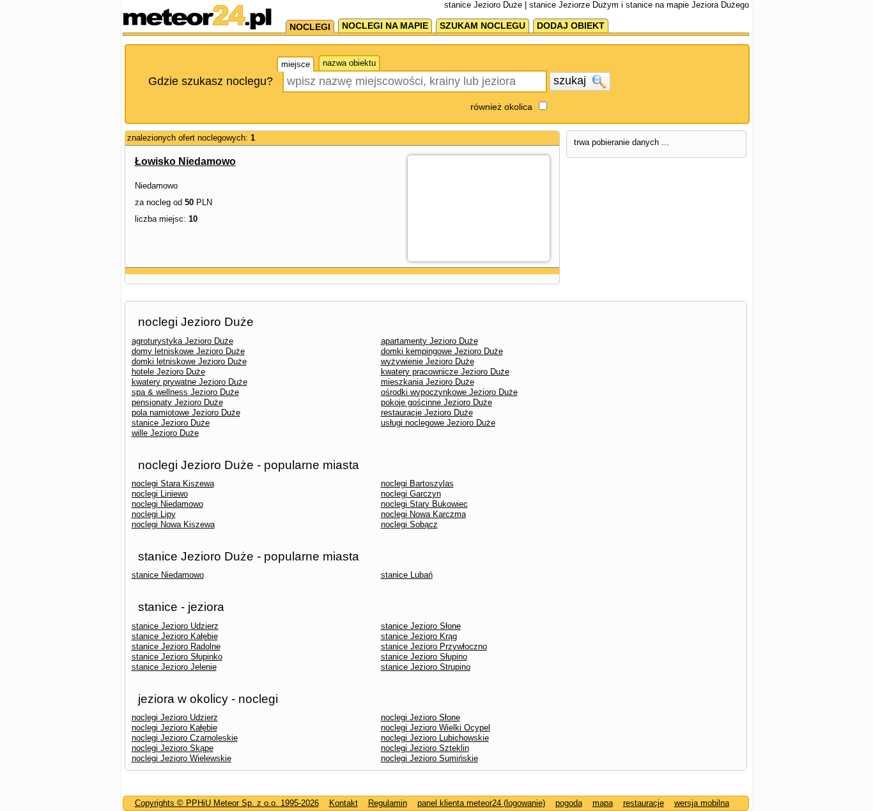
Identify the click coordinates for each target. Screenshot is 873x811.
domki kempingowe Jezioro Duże (442, 351)
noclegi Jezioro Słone (420, 717)
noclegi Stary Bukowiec (424, 504)
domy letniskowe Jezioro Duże (188, 351)
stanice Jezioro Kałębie (175, 636)
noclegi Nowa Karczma (423, 514)
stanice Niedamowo (168, 575)
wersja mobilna (701, 803)
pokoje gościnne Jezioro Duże (436, 402)
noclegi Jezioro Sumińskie (429, 758)
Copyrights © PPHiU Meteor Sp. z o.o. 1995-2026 (227, 803)
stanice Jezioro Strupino (425, 667)
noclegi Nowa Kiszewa (173, 524)
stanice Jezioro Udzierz (175, 626)
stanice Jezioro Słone (421, 626)
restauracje (643, 803)
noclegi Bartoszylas (417, 483)
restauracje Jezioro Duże (427, 412)
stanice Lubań (407, 575)
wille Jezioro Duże (165, 433)
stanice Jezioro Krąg (419, 636)
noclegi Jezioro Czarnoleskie (185, 738)
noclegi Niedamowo (167, 504)
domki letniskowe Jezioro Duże (189, 361)
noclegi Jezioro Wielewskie (181, 758)
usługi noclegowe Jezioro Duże (438, 423)
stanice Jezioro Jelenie (174, 667)
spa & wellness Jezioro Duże (185, 392)
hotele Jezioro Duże (168, 371)
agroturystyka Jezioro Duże (182, 341)
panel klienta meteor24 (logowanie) (481, 803)
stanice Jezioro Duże (171, 423)
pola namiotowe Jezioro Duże (186, 412)
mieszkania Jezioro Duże (427, 382)
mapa (602, 803)
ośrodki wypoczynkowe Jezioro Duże (449, 392)
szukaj (571, 80)
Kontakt (343, 803)
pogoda (568, 803)
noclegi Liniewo (160, 493)
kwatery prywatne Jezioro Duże (189, 382)
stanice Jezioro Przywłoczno (434, 646)
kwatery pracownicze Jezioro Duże (445, 371)
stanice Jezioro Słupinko (177, 656)
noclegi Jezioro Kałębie (174, 727)
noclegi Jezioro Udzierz (175, 717)
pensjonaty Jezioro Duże (177, 402)
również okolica (501, 107)
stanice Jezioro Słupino (424, 656)
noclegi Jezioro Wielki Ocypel (435, 727)
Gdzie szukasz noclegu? (210, 81)
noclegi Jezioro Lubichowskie (435, 738)
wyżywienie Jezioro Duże (427, 361)
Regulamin (387, 803)
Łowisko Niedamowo (185, 161)
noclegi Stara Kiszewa (173, 483)
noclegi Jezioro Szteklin (425, 748)
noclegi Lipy (154, 514)
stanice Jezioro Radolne (176, 646)
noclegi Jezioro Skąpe (172, 748)
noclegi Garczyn (411, 493)
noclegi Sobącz (409, 524)
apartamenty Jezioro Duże (429, 341)
